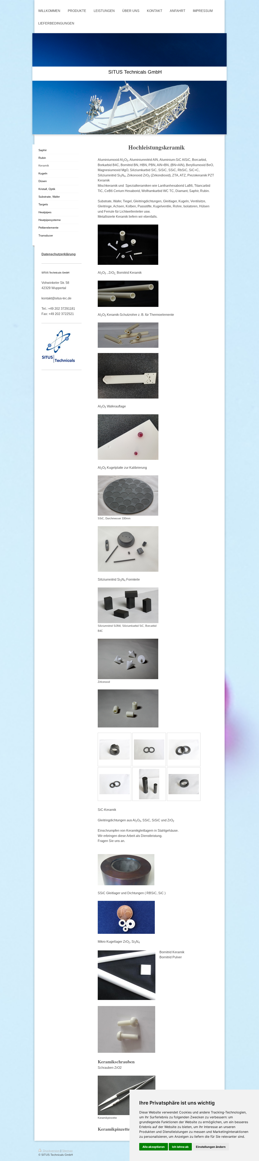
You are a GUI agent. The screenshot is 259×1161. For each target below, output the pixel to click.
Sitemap (67, 1150)
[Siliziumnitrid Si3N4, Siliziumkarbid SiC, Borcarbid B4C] (128, 605)
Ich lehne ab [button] (180, 1146)
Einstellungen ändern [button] (211, 1146)
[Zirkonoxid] (128, 659)
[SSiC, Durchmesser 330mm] (128, 495)
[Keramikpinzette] (126, 1095)
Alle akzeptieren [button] (153, 1146)
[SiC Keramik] (149, 784)
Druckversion (51, 1150)
